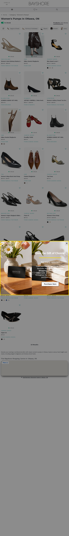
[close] (67, 243)
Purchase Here (50, 284)
